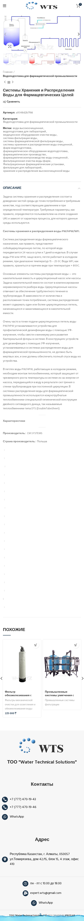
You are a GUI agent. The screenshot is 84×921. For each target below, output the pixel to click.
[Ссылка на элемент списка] (42, 800)
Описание (12, 188)
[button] (35, 645)
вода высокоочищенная (28, 128)
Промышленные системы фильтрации (59, 702)
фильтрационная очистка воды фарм (26, 161)
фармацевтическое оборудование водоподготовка (35, 151)
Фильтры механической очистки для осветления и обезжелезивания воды (20, 704)
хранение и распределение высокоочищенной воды (36, 171)
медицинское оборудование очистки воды (29, 135)
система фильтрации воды (20, 138)
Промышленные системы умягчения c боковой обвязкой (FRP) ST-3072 (61, 697)
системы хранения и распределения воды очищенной (37, 145)
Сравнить (13, 102)
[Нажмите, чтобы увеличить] (10, 46)
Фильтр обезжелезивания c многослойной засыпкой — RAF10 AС (22, 697)
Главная (8, 72)
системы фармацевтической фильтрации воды (33, 141)
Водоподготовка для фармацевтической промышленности (40, 76)
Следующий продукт (13, 82)
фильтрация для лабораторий (22, 168)
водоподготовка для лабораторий (24, 131)
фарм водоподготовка (17, 148)
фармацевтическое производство (24, 155)
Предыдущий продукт (5, 82)
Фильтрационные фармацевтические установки (33, 164)
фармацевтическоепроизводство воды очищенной (35, 158)
